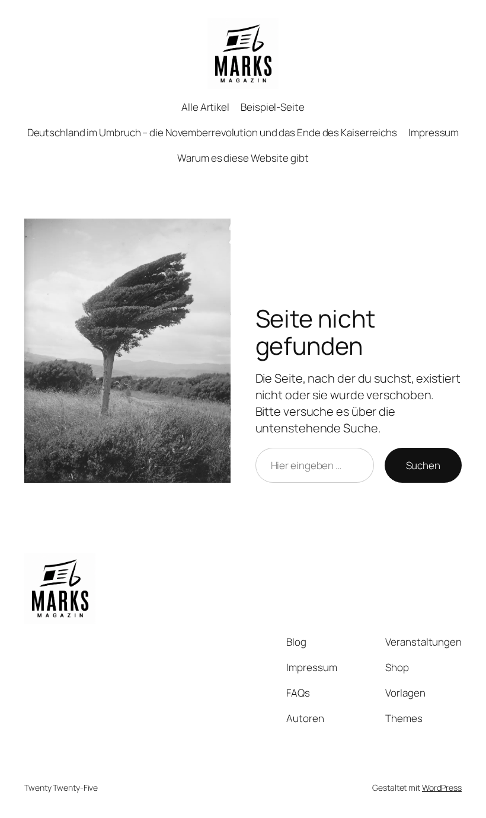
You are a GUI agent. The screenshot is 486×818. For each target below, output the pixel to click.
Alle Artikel (205, 107)
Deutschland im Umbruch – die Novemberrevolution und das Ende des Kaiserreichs (212, 132)
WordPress (442, 787)
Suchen (423, 465)
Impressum (433, 132)
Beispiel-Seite (273, 107)
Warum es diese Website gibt (242, 158)
